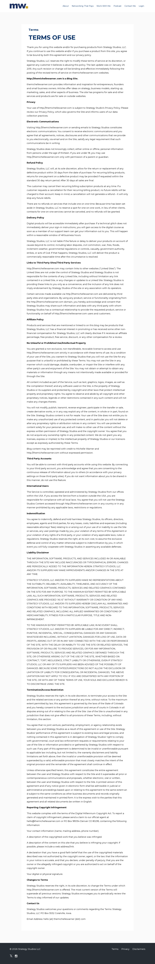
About (66, 6)
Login (141, 6)
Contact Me (130, 6)
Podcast (117, 6)
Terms (115, 949)
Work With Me (104, 6)
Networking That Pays (82, 6)
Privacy (125, 949)
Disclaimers (138, 949)
